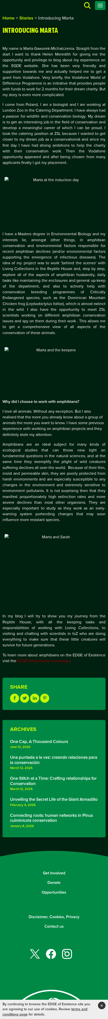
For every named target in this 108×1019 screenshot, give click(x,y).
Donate (54, 882)
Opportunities (54, 892)
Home (9, 18)
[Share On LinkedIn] (34, 698)
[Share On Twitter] (24, 698)
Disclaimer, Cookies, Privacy (54, 917)
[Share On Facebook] (14, 698)
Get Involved (54, 873)
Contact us (54, 926)
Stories (26, 18)
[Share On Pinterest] (44, 698)
